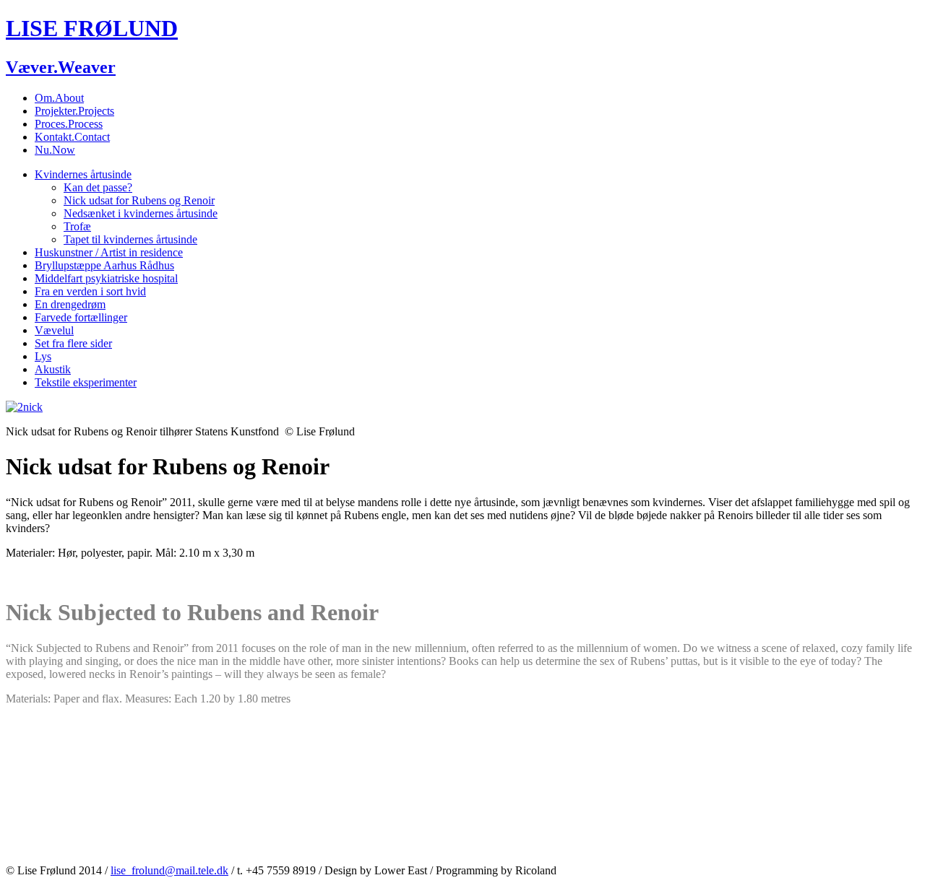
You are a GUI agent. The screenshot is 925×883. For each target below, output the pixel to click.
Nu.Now (55, 150)
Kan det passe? (98, 187)
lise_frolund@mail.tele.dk (169, 870)
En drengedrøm (70, 304)
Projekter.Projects (74, 111)
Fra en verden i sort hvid (90, 291)
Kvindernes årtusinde (83, 174)
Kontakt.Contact (72, 137)
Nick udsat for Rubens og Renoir (139, 200)
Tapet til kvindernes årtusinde (130, 239)
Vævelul (54, 330)
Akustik (53, 369)
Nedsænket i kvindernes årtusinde (141, 213)
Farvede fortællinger (81, 317)
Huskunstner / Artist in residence (109, 252)
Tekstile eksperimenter (86, 382)
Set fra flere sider (73, 343)
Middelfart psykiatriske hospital (106, 278)
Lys (43, 356)
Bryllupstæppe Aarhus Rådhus (104, 265)
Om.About (59, 98)
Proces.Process (69, 124)
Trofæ (77, 226)
